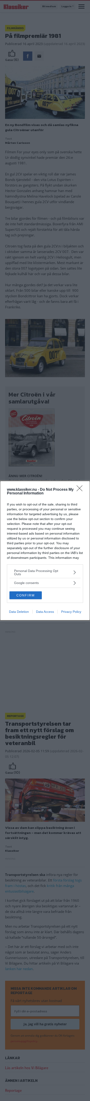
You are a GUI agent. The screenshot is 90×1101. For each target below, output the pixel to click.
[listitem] (45, 572)
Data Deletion (19, 612)
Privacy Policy (71, 612)
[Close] (81, 489)
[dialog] (45, 550)
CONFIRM (25, 595)
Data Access (45, 612)
